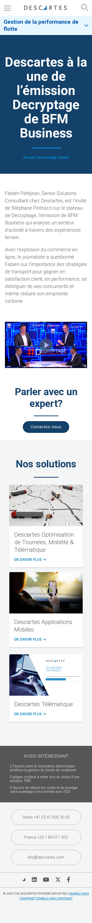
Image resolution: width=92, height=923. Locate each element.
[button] (46, 345)
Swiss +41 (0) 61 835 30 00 (46, 817)
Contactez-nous (46, 427)
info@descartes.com (46, 857)
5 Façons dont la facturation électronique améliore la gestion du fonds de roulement (43, 768)
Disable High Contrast (54, 898)
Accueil (29, 157)
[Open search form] (84, 8)
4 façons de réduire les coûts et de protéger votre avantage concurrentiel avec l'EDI (44, 790)
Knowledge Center (53, 157)
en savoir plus (29, 560)
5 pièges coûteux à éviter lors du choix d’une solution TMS (44, 779)
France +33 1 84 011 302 (46, 837)
